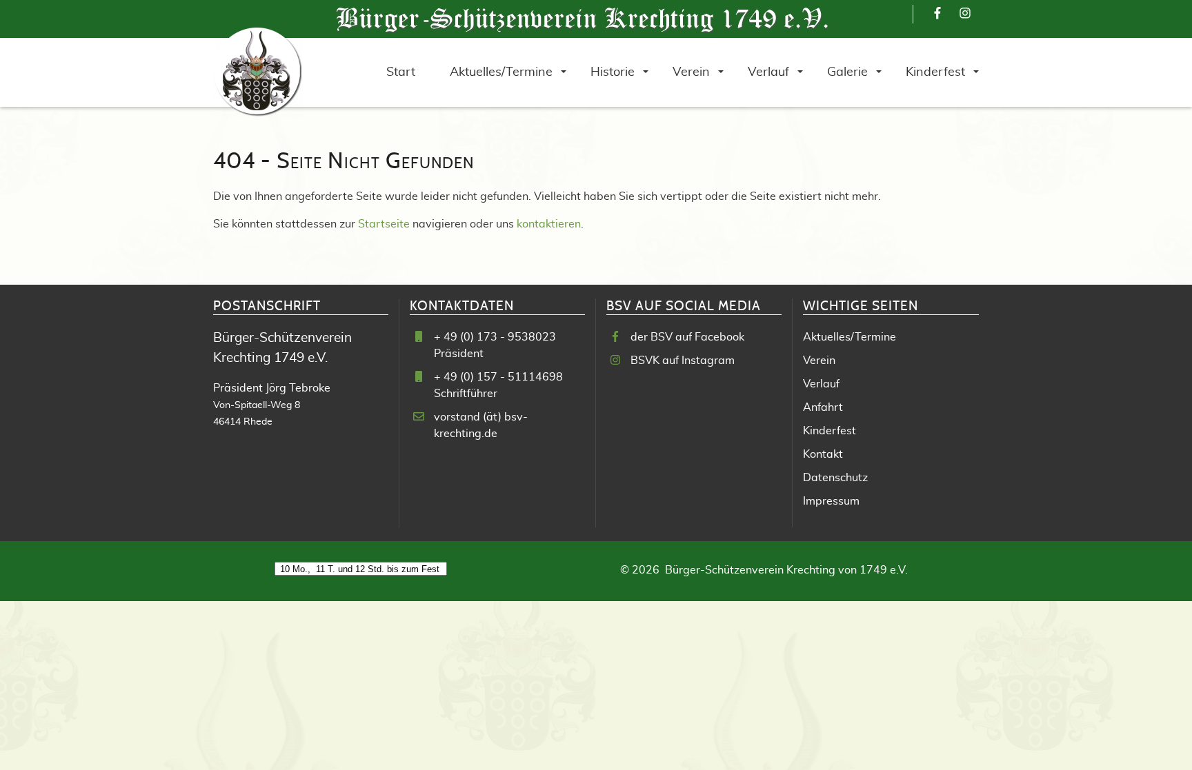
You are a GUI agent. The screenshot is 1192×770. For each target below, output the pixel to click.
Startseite (384, 224)
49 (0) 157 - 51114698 (503, 377)
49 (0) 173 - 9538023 (500, 337)
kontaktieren (549, 224)
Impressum (831, 501)
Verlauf (821, 383)
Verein (819, 360)
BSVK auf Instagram (682, 360)
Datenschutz (835, 477)
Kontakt (823, 454)
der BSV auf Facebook (687, 337)
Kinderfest (829, 430)
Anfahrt (823, 407)
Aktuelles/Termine (849, 337)
